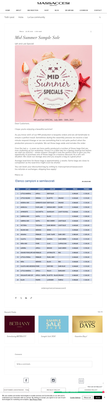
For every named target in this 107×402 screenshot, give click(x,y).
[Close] (104, 397)
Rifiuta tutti (87, 397)
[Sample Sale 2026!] (53, 324)
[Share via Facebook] (16, 298)
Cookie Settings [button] (75, 397)
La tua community (36, 17)
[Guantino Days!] (87, 324)
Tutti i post (9, 17)
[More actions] (91, 31)
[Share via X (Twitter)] (21, 298)
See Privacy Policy (36, 399)
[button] (100, 17)
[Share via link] (31, 298)
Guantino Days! (81, 336)
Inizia (20, 17)
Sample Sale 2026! (48, 336)
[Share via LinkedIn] (26, 298)
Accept (98, 397)
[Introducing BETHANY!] (19, 324)
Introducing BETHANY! (16, 336)
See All (100, 312)
